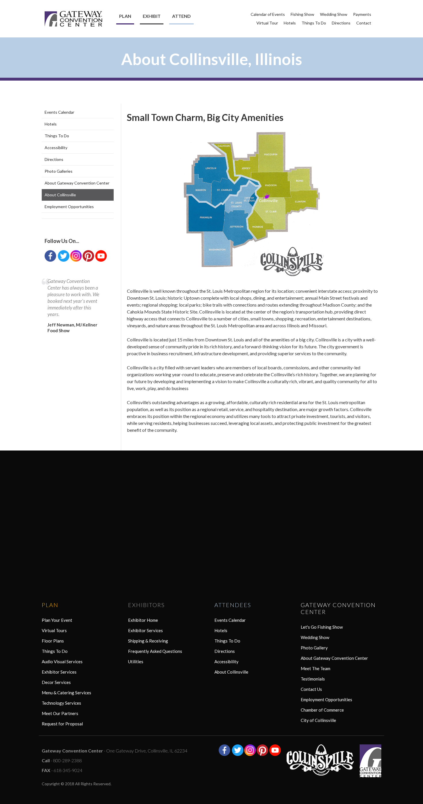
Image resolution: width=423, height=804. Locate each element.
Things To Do (314, 22)
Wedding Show (333, 14)
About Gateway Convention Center (77, 182)
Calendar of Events (268, 14)
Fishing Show (302, 14)
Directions (341, 22)
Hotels (290, 22)
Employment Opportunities (69, 206)
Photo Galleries (59, 171)
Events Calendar (59, 112)
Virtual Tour (267, 22)
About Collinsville (60, 194)
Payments (362, 14)
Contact (363, 22)
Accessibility (56, 147)
